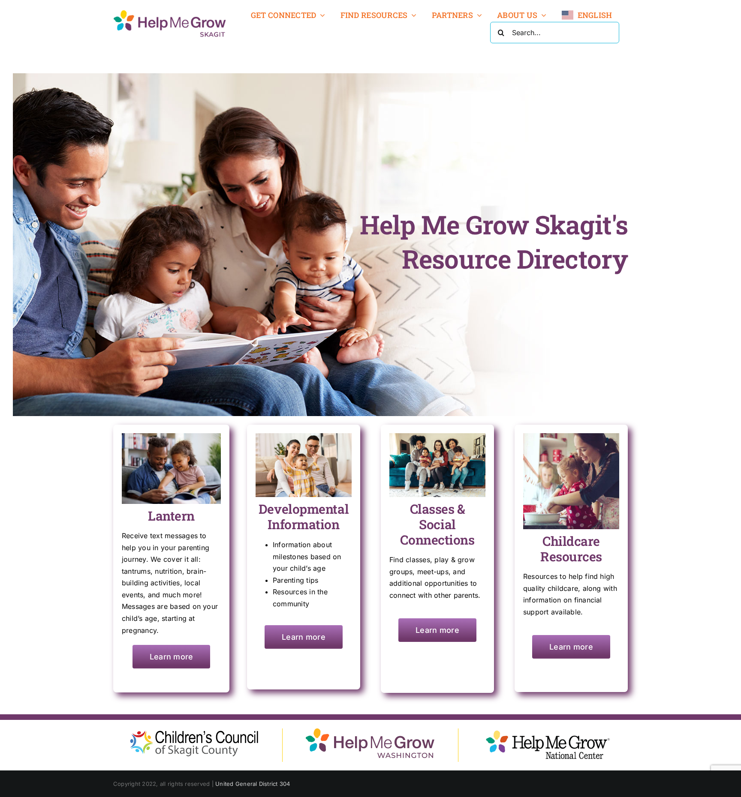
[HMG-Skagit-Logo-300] (169, 12)
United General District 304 (252, 783)
